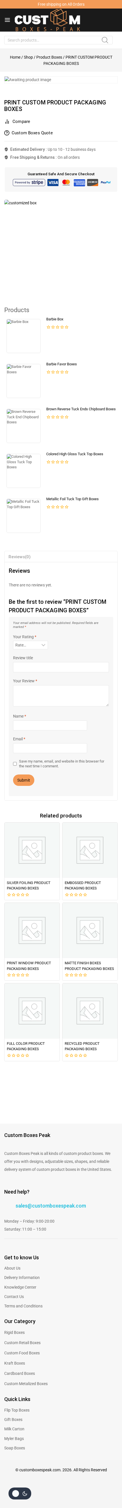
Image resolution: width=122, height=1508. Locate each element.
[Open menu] (7, 20)
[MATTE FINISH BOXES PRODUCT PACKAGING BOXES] (89, 930)
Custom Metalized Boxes (26, 1383)
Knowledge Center (20, 1287)
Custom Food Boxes (22, 1353)
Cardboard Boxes (19, 1373)
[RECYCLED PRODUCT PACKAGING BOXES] (89, 1011)
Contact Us (14, 1296)
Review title (23, 658)
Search (106, 42)
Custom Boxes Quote (32, 132)
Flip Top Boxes (17, 1410)
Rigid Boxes (14, 1332)
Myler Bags (14, 1438)
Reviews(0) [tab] (20, 556)
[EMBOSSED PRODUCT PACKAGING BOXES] (89, 850)
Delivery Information (22, 1277)
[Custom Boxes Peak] (47, 20)
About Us (12, 1268)
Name (19, 716)
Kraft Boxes (14, 1363)
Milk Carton (14, 1429)
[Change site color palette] (20, 1493)
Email (19, 739)
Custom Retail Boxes (22, 1342)
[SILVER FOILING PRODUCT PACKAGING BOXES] (32, 850)
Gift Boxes (13, 1419)
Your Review (25, 681)
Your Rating (24, 636)
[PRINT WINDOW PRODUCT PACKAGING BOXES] (32, 930)
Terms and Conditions (23, 1306)
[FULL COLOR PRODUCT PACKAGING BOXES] (32, 1011)
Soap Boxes (14, 1448)
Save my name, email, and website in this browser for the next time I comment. (61, 763)
